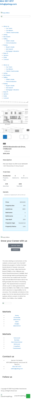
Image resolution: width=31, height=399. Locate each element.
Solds (5, 57)
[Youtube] (11, 8)
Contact (6, 59)
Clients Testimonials (12, 32)
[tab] (5, 137)
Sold (4, 143)
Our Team (9, 28)
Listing (5, 34)
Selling (5, 39)
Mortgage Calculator (12, 51)
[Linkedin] (6, 8)
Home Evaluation (11, 43)
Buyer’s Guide (10, 47)
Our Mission (9, 30)
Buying (5, 45)
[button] (15, 63)
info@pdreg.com (8, 4)
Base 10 (5, 53)
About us (6, 26)
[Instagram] (2, 8)
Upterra (5, 55)
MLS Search (6, 37)
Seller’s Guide (10, 41)
